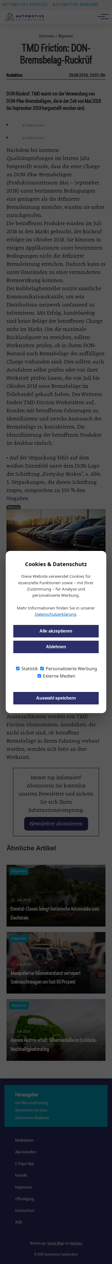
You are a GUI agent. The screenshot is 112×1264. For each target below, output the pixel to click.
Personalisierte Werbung (71, 669)
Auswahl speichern (56, 698)
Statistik (29, 669)
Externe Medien (58, 676)
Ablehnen (56, 646)
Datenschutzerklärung (55, 614)
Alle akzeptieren (55, 631)
